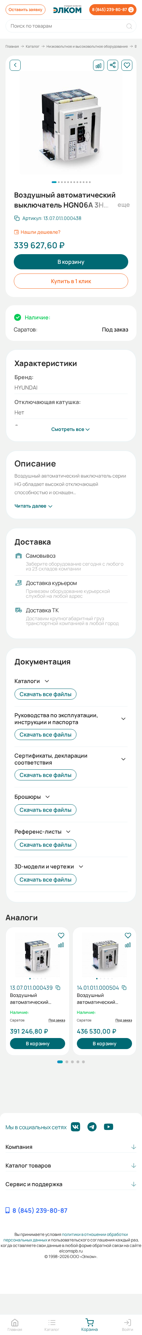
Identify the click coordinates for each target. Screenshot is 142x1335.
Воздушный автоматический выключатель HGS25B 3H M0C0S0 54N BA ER (102, 999)
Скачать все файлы (45, 694)
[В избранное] (61, 936)
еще (123, 204)
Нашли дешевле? (40, 232)
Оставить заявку (25, 9)
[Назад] (15, 65)
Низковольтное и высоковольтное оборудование (87, 46)
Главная (12, 46)
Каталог (33, 46)
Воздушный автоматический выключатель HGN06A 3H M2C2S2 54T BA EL (36, 999)
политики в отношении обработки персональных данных (65, 1237)
